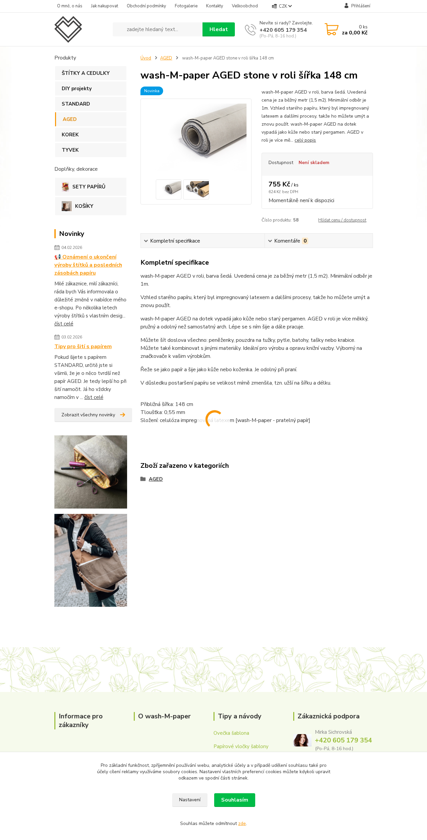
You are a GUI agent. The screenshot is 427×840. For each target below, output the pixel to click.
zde (242, 823)
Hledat (218, 29)
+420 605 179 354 (283, 30)
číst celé (63, 323)
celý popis (305, 140)
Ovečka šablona (231, 733)
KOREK (70, 134)
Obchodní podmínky (146, 6)
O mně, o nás (69, 6)
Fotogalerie (186, 6)
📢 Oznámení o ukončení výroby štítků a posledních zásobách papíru (88, 265)
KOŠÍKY (84, 206)
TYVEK (70, 150)
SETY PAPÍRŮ (88, 186)
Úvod (145, 58)
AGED (70, 119)
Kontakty (214, 6)
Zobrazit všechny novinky (88, 415)
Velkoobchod (245, 6)
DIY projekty (77, 88)
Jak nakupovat (104, 6)
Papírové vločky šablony (241, 746)
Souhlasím (234, 800)
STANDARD (76, 104)
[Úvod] (80, 29)
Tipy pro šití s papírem (83, 346)
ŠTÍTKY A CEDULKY (86, 73)
